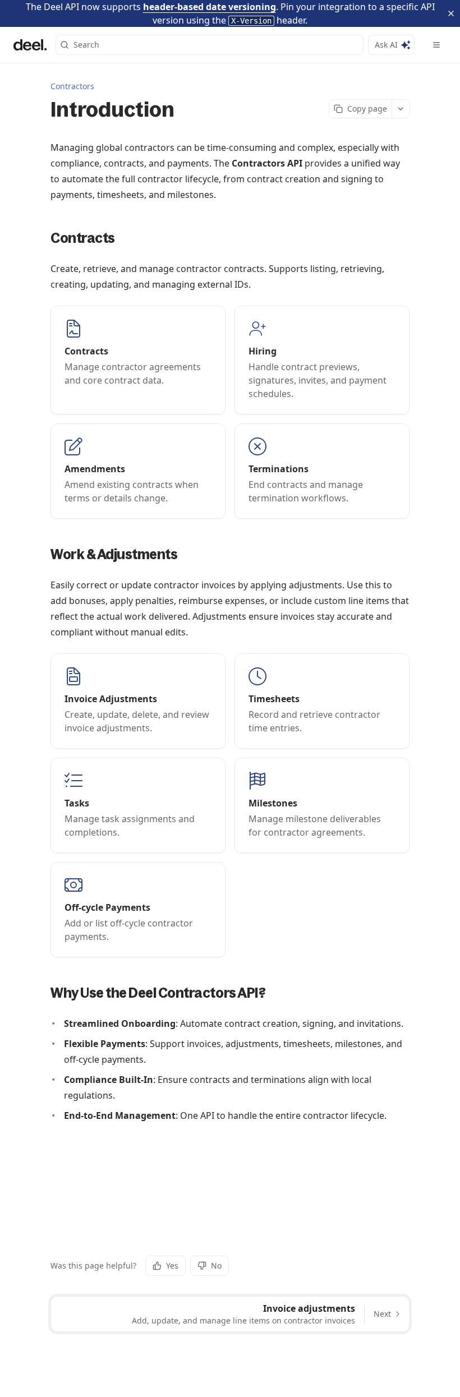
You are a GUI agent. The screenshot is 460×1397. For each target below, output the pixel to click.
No (216, 1265)
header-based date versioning (209, 7)
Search (86, 44)
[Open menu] (436, 45)
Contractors (72, 86)
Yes (172, 1265)
